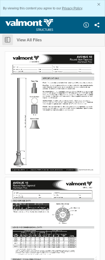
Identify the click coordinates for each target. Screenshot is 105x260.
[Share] (97, 25)
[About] (86, 25)
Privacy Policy (72, 8)
